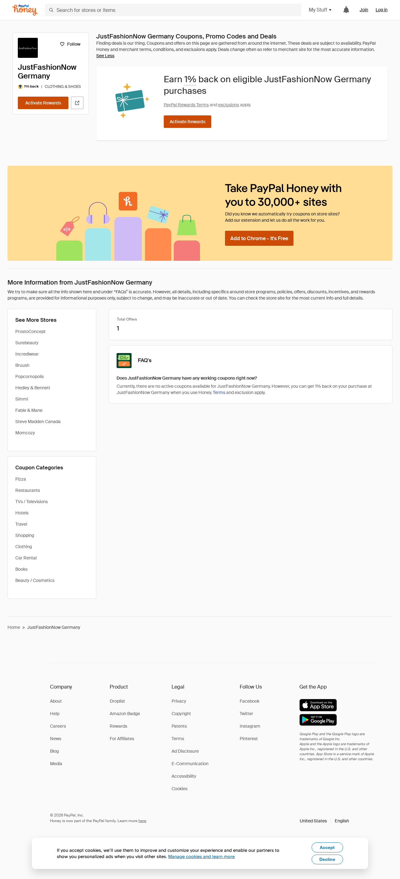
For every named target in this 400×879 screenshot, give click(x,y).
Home (14, 627)
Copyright (181, 713)
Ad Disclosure (185, 751)
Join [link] (364, 10)
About (56, 701)
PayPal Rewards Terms (186, 105)
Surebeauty (26, 343)
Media (56, 763)
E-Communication (190, 763)
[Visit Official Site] (77, 103)
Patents (179, 726)
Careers (58, 726)
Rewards (118, 726)
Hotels (21, 513)
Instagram (250, 726)
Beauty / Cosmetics (34, 580)
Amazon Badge (125, 713)
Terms (219, 392)
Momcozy (25, 433)
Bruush (22, 365)
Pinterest (249, 738)
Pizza (20, 479)
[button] (324, 821)
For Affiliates (122, 738)
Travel (21, 524)
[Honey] (25, 10)
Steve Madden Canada (38, 421)
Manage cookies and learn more (201, 856)
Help (54, 713)
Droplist (117, 701)
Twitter (246, 713)
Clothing (23, 546)
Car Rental (26, 558)
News (55, 738)
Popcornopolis (29, 376)
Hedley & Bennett (32, 388)
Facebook (249, 701)
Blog (54, 751)
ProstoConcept (30, 331)
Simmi (21, 399)
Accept (327, 847)
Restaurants (27, 490)
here (142, 820)
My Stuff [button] (318, 10)
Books (21, 569)
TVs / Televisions (31, 501)
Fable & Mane (28, 410)
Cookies (180, 788)
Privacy (179, 701)
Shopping (24, 535)
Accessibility (184, 776)
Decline (327, 859)
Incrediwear (27, 354)
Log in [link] (382, 10)
